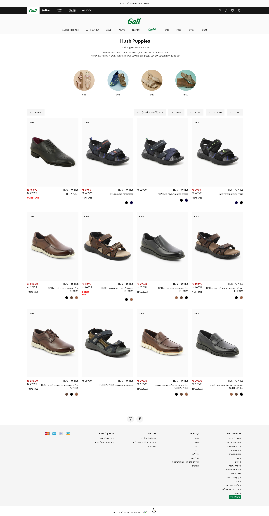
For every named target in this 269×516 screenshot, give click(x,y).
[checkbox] (186, 83)
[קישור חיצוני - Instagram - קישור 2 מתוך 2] (130, 419)
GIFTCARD (236, 473)
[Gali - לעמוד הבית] (134, 21)
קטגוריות (194, 433)
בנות (197, 446)
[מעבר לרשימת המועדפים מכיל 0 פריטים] (232, 10)
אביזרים (195, 465)
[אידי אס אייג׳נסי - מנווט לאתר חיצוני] (130, 512)
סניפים (238, 481)
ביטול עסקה (235, 497)
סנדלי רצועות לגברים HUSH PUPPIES (116, 384)
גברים (196, 442)
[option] (241, 202)
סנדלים (195, 454)
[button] (239, 10)
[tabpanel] (186, 83)
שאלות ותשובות (234, 442)
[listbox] (218, 202)
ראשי (146, 47)
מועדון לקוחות (106, 433)
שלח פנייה (152, 446)
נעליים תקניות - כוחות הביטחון (185, 462)
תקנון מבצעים (235, 454)
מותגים (139, 47)
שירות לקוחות (235, 438)
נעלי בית (195, 458)
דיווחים (238, 493)
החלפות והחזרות (233, 485)
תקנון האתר (236, 450)
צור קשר (152, 433)
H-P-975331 (72, 193)
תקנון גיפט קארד (234, 477)
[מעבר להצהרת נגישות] (154, 512)
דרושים (238, 462)
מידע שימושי (234, 433)
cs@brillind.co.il (149, 438)
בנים (197, 450)
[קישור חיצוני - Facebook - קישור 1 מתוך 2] (139, 419)
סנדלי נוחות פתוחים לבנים (231, 193)
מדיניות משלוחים (233, 446)
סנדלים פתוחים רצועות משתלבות (173, 193)
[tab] (235, 112)
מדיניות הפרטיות (233, 469)
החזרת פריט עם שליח (231, 489)
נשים (197, 438)
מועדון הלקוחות (107, 438)
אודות (238, 458)
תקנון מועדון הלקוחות (104, 442)
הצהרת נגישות (235, 465)
